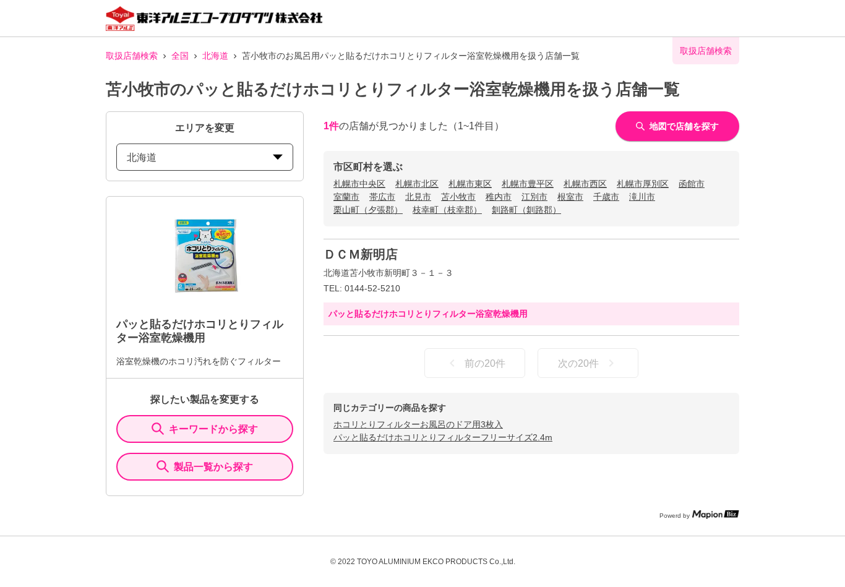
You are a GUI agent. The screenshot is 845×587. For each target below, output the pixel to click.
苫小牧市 (458, 197)
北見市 (418, 197)
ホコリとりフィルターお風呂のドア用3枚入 (418, 424)
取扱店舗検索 (132, 56)
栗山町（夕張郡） (368, 210)
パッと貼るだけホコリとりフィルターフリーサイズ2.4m (442, 437)
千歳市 (606, 197)
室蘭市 (346, 197)
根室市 (570, 197)
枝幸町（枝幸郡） (447, 210)
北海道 (215, 56)
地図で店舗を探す (684, 126)
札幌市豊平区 (528, 184)
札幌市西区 (585, 184)
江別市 (534, 197)
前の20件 (485, 363)
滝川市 (642, 197)
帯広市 (382, 197)
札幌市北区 (417, 184)
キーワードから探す (213, 429)
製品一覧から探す (213, 466)
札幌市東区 (470, 184)
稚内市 (499, 197)
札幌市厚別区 (643, 184)
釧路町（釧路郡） (526, 210)
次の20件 (578, 363)
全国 (180, 56)
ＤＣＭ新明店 (361, 254)
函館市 (692, 184)
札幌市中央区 (359, 184)
